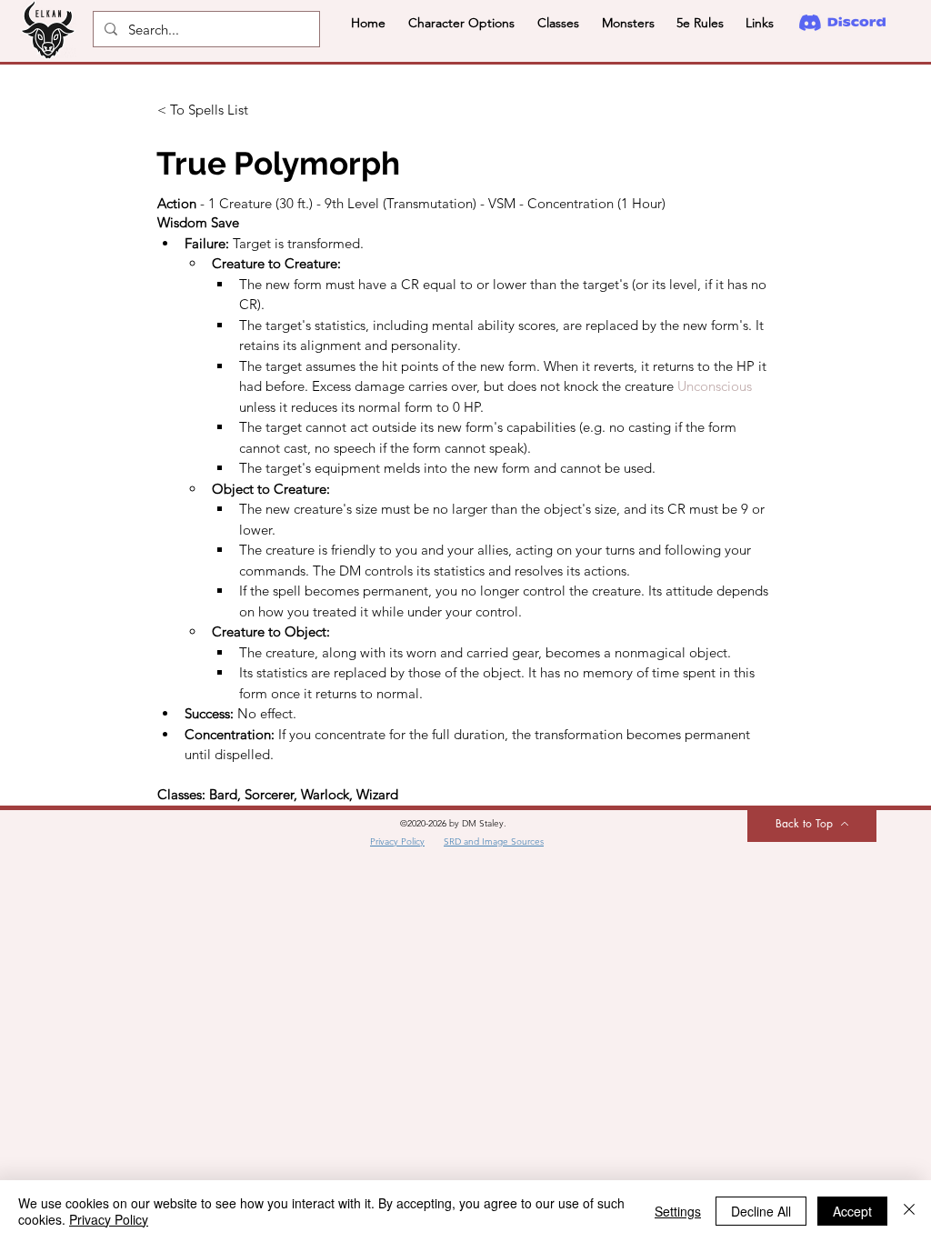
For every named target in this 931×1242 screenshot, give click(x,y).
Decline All (761, 1211)
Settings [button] (678, 1211)
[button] (461, 23)
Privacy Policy (108, 1219)
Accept (852, 1211)
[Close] (909, 1211)
